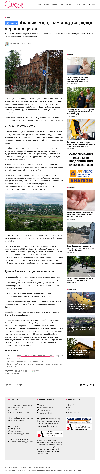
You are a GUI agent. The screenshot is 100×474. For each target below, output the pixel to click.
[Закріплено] (93, 5)
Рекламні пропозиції (46, 408)
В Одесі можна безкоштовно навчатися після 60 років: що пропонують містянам (77, 79)
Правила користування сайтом (42, 467)
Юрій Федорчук (14, 44)
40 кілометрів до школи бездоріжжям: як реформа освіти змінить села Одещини (81, 307)
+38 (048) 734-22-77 (16, 431)
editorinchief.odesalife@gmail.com (22, 442)
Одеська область (15, 373)
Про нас (78, 4)
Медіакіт (42, 405)
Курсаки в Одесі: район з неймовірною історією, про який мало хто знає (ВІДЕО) (80, 353)
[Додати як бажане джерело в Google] (35, 371)
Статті (45, 4)
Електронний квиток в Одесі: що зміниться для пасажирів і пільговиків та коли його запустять (81, 144)
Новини (39, 4)
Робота (70, 407)
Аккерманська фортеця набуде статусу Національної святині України (80, 330)
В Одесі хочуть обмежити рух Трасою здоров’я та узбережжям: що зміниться (80, 280)
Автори (19, 385)
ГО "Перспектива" (74, 412)
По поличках (54, 4)
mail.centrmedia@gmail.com (20, 434)
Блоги (61, 4)
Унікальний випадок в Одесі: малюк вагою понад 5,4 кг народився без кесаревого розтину (80, 215)
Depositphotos (72, 410)
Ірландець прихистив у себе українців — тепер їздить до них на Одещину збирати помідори (81, 112)
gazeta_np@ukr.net (45, 413)
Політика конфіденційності (12, 467)
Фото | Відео (69, 4)
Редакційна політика (26, 467)
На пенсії (71, 405)
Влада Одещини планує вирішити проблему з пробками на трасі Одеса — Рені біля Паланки (80, 248)
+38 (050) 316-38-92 (45, 410)
